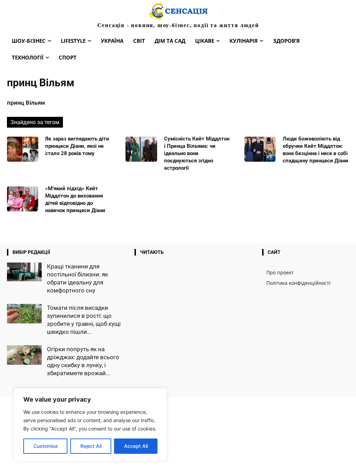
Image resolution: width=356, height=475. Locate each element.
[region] (90, 424)
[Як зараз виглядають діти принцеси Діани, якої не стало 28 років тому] (22, 149)
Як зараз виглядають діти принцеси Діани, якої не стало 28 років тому (77, 146)
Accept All (136, 446)
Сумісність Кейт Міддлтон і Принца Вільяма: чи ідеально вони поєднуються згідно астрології (196, 153)
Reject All (91, 446)
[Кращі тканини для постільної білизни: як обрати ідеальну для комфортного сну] (24, 272)
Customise (45, 446)
